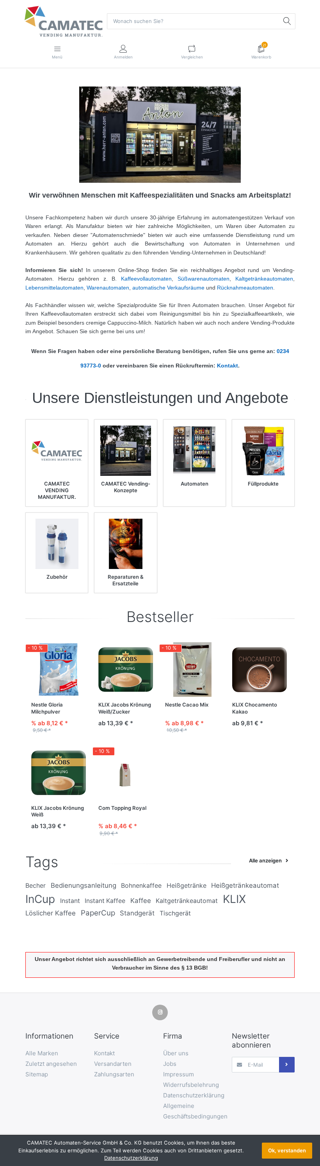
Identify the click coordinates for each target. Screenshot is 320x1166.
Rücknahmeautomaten (245, 287)
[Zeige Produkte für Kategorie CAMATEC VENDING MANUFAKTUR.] (57, 451)
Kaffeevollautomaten (146, 279)
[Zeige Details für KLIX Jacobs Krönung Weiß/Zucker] (125, 669)
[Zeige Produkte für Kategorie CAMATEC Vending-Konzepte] (125, 451)
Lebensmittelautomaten (54, 287)
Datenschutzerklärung (131, 1158)
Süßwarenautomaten (203, 279)
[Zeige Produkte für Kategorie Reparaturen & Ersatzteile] (125, 544)
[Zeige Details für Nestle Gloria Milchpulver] (58, 669)
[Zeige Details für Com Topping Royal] (125, 772)
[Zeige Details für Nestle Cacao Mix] (192, 669)
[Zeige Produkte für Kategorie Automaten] (194, 451)
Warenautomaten (108, 287)
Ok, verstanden (287, 1150)
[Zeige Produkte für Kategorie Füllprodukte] (263, 451)
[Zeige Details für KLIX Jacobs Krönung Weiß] (58, 772)
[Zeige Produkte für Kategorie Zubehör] (57, 544)
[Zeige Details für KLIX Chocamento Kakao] (259, 669)
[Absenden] (287, 1064)
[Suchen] (287, 21)
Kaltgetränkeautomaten (264, 279)
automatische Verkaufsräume (168, 287)
